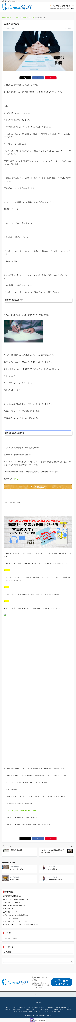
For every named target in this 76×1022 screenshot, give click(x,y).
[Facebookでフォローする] (40, 994)
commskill (69, 28)
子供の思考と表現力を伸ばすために (14, 902)
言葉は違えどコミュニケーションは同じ (15, 921)
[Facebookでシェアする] (38, 77)
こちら (16, 479)
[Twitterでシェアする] (25, 77)
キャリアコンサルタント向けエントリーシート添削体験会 (21, 924)
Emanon (48, 1015)
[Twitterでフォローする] (35, 994)
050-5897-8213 (39, 978)
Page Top (38, 1002)
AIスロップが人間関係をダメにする (14, 905)
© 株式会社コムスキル (31, 1015)
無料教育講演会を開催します (12, 896)
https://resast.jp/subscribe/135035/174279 (20, 810)
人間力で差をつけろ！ (10, 912)
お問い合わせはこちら (61, 982)
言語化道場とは (8, 909)
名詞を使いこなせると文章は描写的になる (16, 915)
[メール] (51, 6)
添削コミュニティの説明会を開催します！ (16, 899)
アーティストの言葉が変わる (12, 918)
